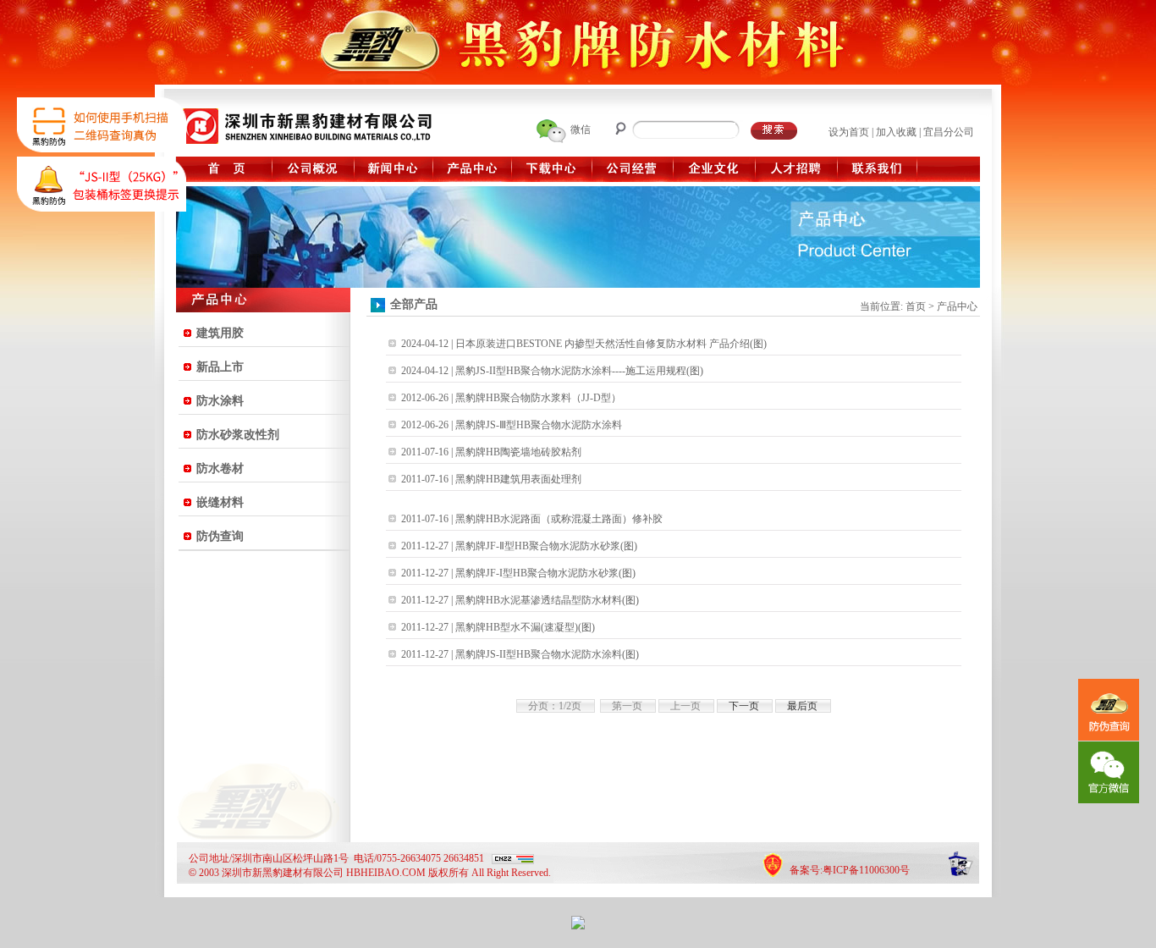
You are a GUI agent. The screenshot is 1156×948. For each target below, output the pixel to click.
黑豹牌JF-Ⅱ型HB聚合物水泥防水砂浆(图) (546, 546)
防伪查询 (220, 536)
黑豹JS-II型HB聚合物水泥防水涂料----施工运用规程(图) (579, 371)
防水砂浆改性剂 (237, 434)
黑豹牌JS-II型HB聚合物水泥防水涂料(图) (547, 654)
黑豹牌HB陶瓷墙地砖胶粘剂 (518, 452)
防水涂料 (220, 400)
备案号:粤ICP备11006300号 (850, 870)
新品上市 (220, 367)
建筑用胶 (220, 333)
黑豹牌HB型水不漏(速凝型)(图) (525, 627)
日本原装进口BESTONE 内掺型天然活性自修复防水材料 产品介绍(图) (611, 344)
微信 (580, 129)
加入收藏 (896, 132)
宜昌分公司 (948, 132)
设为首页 (848, 132)
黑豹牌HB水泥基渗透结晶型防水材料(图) (547, 600)
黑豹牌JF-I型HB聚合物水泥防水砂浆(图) (545, 573)
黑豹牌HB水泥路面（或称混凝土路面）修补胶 (559, 519)
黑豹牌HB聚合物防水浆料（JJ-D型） (538, 398)
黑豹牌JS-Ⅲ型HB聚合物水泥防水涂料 (538, 425)
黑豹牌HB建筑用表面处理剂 (518, 479)
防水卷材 (220, 468)
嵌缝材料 (220, 502)
